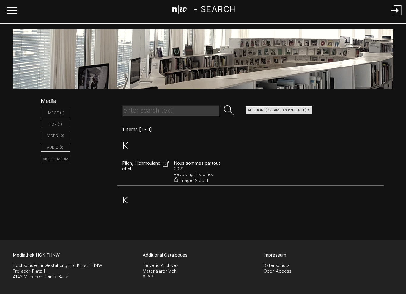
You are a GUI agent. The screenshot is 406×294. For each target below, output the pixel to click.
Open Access (277, 271)
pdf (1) (55, 124)
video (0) (55, 135)
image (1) (55, 113)
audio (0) (55, 147)
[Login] (396, 16)
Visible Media (55, 159)
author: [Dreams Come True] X (279, 110)
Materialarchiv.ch (160, 271)
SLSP (148, 276)
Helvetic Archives (161, 265)
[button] (12, 11)
